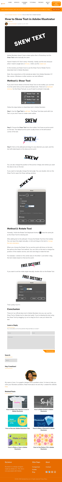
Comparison (36, 467)
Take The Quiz (56, 9)
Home (10, 2)
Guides (34, 469)
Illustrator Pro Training (56, 4)
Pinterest (52, 472)
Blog (33, 472)
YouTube (55, 472)
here (6, 386)
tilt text (27, 64)
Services (16, 2)
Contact (48, 467)
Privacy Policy (43, 479)
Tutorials (33, 2)
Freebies (40, 2)
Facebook (46, 472)
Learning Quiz (24, 3)
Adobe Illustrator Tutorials (15, 14)
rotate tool (42, 64)
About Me (48, 3)
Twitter (49, 472)
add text (27, 111)
